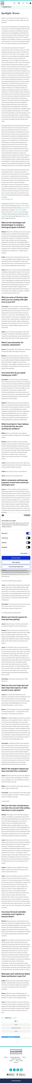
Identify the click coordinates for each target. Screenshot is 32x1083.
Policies (16, 1062)
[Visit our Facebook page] (10, 1069)
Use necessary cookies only (16, 566)
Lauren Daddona (25, 207)
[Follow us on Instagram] (17, 1069)
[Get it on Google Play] (21, 1074)
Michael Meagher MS (7, 199)
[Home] (3, 3)
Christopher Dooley (17, 212)
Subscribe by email (16, 1028)
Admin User (8, 1018)
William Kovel (25, 216)
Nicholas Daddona (25, 205)
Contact (11, 1060)
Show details (24, 553)
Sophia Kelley (5, 216)
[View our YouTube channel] (21, 1069)
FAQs (24, 1057)
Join (23, 3)
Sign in (27, 3)
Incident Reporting (16, 1059)
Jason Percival (19, 210)
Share (16, 1024)
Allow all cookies (16, 558)
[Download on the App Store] (10, 1074)
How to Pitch (19, 1060)
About (5, 1057)
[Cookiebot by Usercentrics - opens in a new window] (23, 515)
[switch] (28, 538)
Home (16, 1031)
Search (14, 3)
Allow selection (16, 562)
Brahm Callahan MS (17, 203)
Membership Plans (15, 1057)
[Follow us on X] (14, 1069)
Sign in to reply (11, 1037)
